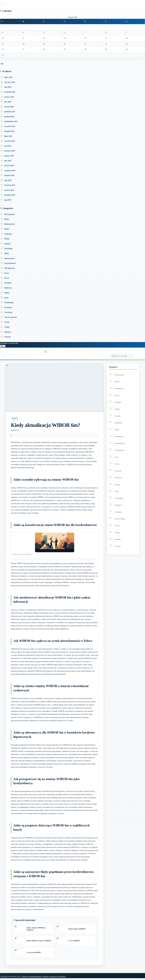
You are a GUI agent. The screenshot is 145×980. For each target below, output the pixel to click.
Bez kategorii (9, 214)
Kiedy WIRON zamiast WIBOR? (39, 941)
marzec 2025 (9, 156)
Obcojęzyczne (9, 268)
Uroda (6, 322)
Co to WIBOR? (74, 941)
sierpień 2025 (9, 131)
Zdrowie (7, 337)
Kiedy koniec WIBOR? (77, 929)
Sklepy (7, 293)
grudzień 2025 (9, 111)
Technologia (9, 302)
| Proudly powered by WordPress (54, 977)
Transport (8, 307)
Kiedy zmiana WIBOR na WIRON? (36, 929)
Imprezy (7, 244)
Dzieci (6, 229)
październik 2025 (10, 121)
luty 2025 (7, 161)
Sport (6, 298)
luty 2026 (7, 102)
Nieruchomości (10, 263)
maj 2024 (7, 180)
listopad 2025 (9, 116)
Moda (6, 253)
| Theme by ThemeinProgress (31, 977)
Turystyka (8, 312)
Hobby (7, 239)
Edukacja (8, 234)
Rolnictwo (8, 288)
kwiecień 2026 (9, 92)
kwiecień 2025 (9, 151)
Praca (6, 273)
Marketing (8, 248)
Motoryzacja (9, 258)
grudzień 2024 (9, 170)
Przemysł (7, 283)
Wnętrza (7, 332)
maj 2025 (7, 146)
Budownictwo (9, 224)
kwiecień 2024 (9, 185)
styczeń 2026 (9, 107)
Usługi (6, 327)
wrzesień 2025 (9, 126)
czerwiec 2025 (9, 141)
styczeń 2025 (9, 165)
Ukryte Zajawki (10, 317)
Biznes (6, 219)
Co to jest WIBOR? (34, 952)
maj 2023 (7, 200)
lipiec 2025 (8, 136)
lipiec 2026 (8, 77)
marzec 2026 (9, 97)
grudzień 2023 (9, 195)
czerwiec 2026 (9, 82)
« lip (1, 64)
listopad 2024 (9, 175)
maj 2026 (7, 87)
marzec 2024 (9, 190)
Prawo (6, 278)
